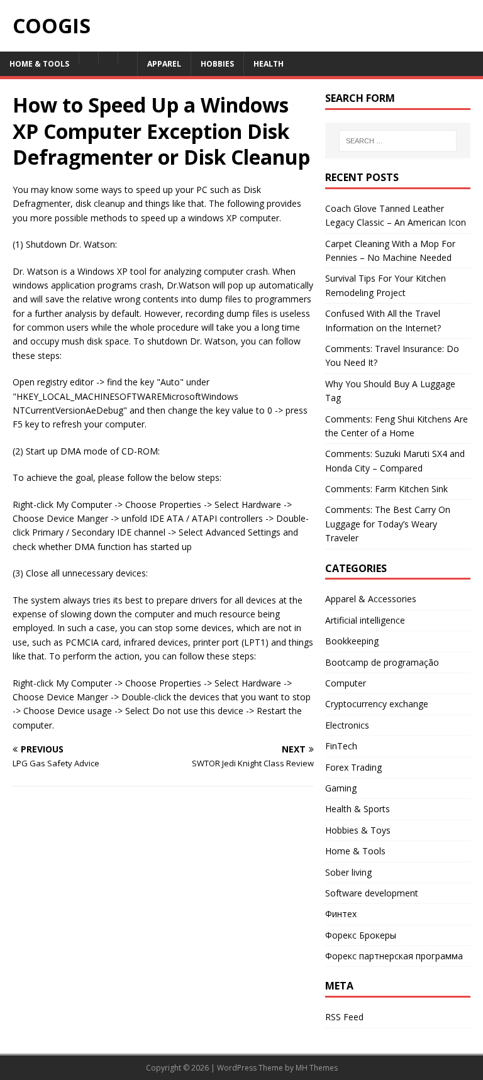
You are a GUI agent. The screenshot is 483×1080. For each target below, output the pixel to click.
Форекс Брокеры (360, 935)
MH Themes (317, 1067)
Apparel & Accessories (370, 599)
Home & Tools (355, 851)
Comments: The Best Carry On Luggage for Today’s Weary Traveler (387, 524)
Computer (345, 683)
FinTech (341, 746)
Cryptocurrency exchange (376, 704)
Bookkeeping (352, 641)
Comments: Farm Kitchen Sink (386, 489)
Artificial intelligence (365, 620)
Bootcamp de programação (382, 662)
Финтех (341, 914)
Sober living (348, 872)
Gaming (341, 788)
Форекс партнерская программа (394, 956)
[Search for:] (398, 141)
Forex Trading (353, 767)
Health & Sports (357, 809)
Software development (371, 893)
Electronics (347, 725)
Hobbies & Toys (358, 830)
